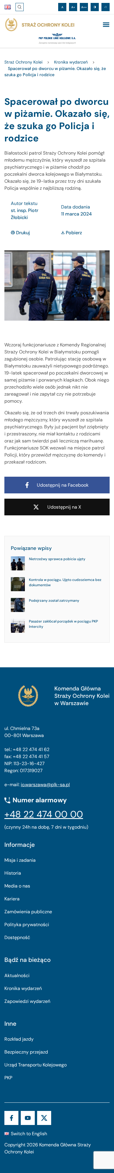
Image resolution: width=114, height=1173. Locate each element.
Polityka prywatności (26, 924)
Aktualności (17, 975)
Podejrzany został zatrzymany (54, 600)
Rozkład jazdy (19, 1039)
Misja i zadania (20, 860)
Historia (12, 873)
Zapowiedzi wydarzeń (27, 1001)
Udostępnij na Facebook (63, 485)
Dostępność (17, 937)
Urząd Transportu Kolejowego (35, 1065)
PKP (8, 1078)
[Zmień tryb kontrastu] (95, 7)
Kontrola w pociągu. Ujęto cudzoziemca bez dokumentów (65, 582)
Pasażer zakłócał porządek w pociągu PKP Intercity (63, 624)
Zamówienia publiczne (28, 912)
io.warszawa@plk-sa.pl (45, 785)
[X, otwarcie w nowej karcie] (44, 1118)
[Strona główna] (39, 25)
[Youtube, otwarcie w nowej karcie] (28, 1118)
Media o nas (17, 886)
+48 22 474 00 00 (43, 814)
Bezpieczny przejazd (26, 1052)
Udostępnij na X (64, 507)
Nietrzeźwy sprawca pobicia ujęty (57, 559)
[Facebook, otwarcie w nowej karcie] (11, 1118)
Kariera (12, 899)
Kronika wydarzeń (23, 988)
